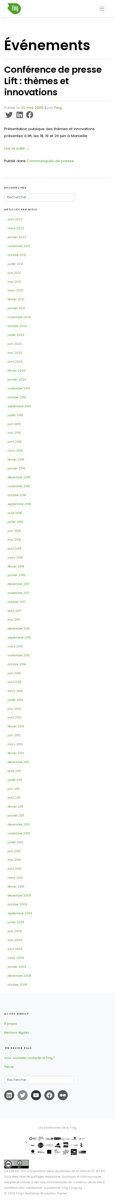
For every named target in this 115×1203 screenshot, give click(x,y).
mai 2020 (15, 353)
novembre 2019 (19, 388)
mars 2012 (15, 744)
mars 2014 (15, 691)
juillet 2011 (15, 780)
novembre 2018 (19, 486)
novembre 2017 (19, 593)
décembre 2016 (19, 629)
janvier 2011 (16, 816)
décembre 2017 (19, 584)
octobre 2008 (17, 985)
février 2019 (16, 459)
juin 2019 (14, 424)
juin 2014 (14, 673)
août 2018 (15, 513)
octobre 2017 (17, 602)
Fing (58, 107)
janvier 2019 (16, 468)
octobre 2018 (17, 495)
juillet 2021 (15, 264)
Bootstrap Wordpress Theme (45, 1193)
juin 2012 (14, 735)
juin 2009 (15, 931)
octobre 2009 (17, 904)
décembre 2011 (18, 762)
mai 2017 (14, 620)
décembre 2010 (19, 824)
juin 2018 (14, 531)
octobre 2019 (17, 397)
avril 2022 (15, 219)
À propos (10, 1024)
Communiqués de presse (50, 161)
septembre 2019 (19, 406)
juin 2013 (14, 709)
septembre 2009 (20, 913)
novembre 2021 (19, 246)
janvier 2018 (16, 575)
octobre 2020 (17, 326)
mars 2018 (15, 558)
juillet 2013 (15, 700)
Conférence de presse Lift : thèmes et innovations (53, 80)
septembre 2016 (19, 637)
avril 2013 (14, 717)
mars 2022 (16, 228)
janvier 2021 (16, 308)
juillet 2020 (16, 335)
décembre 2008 (19, 976)
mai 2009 (15, 940)
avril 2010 (14, 869)
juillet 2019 (15, 415)
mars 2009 (16, 958)
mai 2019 (14, 433)
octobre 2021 (17, 255)
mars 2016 (15, 646)
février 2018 (16, 566)
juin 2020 (15, 344)
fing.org (76, 1188)
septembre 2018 (19, 504)
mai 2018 (14, 540)
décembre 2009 (19, 895)
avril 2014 (14, 682)
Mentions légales (16, 1033)
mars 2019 (15, 451)
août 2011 (14, 771)
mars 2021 (15, 290)
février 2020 (16, 371)
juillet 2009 (16, 922)
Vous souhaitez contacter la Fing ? (29, 1058)
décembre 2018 (19, 477)
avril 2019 (14, 442)
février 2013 (16, 726)
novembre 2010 (19, 833)
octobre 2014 (17, 664)
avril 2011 (14, 798)
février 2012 (16, 753)
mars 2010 (15, 878)
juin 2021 (14, 273)
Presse (9, 1067)
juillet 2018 (15, 522)
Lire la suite (17, 148)
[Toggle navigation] (102, 9)
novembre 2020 (19, 317)
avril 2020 (15, 362)
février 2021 (16, 299)
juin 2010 (14, 851)
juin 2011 (14, 789)
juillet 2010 (15, 842)
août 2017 (14, 611)
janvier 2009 (17, 967)
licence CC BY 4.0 (92, 1171)
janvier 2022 (17, 237)
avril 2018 (14, 549)
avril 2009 (15, 949)
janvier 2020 (17, 380)
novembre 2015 (19, 655)
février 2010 (16, 887)
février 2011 (15, 807)
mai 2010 (14, 860)
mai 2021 (14, 282)
